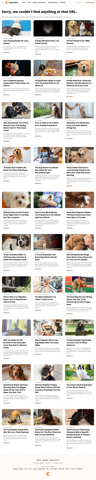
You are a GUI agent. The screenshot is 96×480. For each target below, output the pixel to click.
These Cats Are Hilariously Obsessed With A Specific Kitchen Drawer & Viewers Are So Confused (78, 433)
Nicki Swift (61, 469)
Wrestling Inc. (79, 469)
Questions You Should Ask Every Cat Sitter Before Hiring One (78, 125)
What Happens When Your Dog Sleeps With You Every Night (46, 342)
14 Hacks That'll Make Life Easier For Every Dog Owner (15, 168)
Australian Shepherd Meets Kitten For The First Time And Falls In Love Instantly (48, 432)
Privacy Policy (54, 460)
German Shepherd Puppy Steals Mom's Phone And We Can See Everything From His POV (47, 389)
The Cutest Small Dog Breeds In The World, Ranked (79, 386)
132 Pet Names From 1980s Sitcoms (78, 42)
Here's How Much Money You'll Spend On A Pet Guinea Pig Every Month (48, 215)
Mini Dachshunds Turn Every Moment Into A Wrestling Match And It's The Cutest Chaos (15, 126)
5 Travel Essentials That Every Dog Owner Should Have (46, 257)
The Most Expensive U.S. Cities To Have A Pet (45, 298)
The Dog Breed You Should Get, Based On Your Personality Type (46, 170)
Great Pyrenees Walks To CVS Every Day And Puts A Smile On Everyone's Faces (15, 257)
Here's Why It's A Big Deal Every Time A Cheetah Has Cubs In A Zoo (14, 299)
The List (67, 469)
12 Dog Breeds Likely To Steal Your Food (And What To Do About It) (48, 83)
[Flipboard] (80, 2)
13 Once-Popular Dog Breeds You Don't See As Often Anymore (79, 342)
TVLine (26, 469)
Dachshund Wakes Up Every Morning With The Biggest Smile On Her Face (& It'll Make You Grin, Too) (15, 389)
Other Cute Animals (39, 2)
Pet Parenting (53, 2)
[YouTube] (78, 2)
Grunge (35, 469)
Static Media (40, 463)
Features (63, 2)
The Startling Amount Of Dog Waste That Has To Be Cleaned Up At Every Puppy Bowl (79, 301)
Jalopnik (21, 469)
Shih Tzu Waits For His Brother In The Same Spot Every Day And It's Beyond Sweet (15, 344)
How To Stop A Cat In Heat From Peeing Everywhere (46, 124)
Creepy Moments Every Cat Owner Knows (47, 42)
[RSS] (83, 2)
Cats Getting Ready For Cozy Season (15, 42)
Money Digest (53, 469)
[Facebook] (76, 2)
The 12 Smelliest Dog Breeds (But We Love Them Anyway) (16, 430)
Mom (47, 469)
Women (73, 469)
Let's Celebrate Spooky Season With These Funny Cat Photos (16, 83)
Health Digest (41, 469)
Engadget (15, 469)
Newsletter (90, 2)
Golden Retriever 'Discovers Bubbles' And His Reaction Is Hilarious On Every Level (79, 83)
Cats (28, 2)
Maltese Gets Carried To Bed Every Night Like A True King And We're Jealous (15, 215)
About (39, 460)
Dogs (23, 2)
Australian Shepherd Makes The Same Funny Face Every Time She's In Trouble (79, 215)
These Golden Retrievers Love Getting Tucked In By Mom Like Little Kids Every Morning (78, 171)
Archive (45, 460)
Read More (6, 52)
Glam (30, 469)
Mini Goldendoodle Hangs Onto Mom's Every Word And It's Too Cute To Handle (79, 257)
